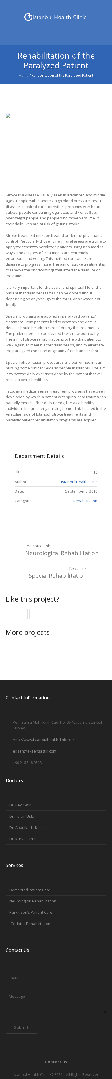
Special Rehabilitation (58, 575)
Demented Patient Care (29, 889)
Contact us (56, 1062)
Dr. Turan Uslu (21, 816)
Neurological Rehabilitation (62, 553)
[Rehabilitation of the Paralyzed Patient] (56, 147)
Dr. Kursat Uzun (23, 838)
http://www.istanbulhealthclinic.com (44, 739)
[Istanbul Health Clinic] (56, 17)
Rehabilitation (85, 500)
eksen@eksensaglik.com (34, 751)
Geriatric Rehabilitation (29, 923)
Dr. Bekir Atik (20, 805)
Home (24, 75)
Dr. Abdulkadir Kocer (27, 827)
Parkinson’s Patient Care (30, 912)
